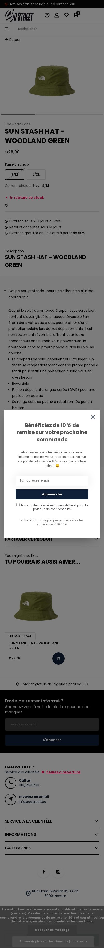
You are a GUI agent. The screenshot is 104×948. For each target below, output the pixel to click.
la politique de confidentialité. (60, 507)
